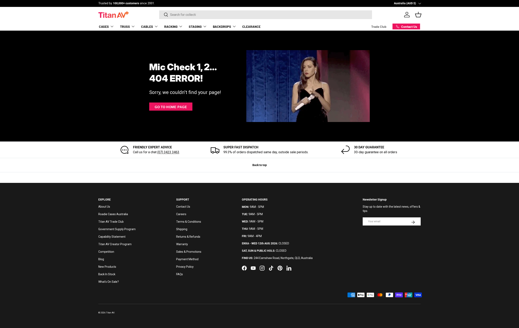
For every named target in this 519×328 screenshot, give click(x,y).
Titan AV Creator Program (115, 244)
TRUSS (125, 26)
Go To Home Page (171, 107)
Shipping (181, 229)
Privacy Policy (185, 266)
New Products (107, 266)
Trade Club (378, 26)
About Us (104, 206)
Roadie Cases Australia (113, 214)
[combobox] (265, 14)
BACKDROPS (222, 26)
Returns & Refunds (188, 236)
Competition (106, 251)
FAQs (179, 274)
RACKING (171, 26)
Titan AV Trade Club (111, 221)
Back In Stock (106, 274)
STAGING (195, 26)
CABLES (147, 26)
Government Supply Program (117, 229)
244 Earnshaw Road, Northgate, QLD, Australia (283, 258)
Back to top (259, 165)
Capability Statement (111, 236)
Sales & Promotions (188, 251)
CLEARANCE (251, 26)
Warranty (182, 244)
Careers (181, 214)
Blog (101, 259)
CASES (104, 26)
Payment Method (187, 259)
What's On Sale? (108, 281)
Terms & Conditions (188, 221)
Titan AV (110, 312)
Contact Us (183, 206)
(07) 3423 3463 (168, 152)
